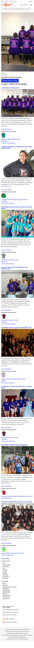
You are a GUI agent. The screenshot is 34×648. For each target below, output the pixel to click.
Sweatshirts (6, 576)
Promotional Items (19, 629)
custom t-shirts (25, 631)
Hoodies (5, 569)
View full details (6, 129)
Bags (4, 563)
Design (10, 80)
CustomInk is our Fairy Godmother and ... (13, 386)
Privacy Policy (10, 633)
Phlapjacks (24, 445)
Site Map (27, 629)
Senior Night (6, 598)
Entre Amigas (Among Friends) (10, 207)
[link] (8, 4)
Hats (4, 568)
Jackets (5, 571)
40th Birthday (6, 597)
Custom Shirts (6, 564)
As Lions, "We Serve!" (7, 267)
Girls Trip (5, 593)
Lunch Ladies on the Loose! (9, 88)
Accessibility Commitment (9, 635)
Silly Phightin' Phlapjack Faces (10, 445)
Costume (5, 585)
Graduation (6, 588)
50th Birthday (6, 592)
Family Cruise (6, 590)
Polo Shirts (5, 574)
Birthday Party (7, 595)
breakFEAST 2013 (26, 327)
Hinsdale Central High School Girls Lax (12, 501)
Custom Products (9, 629)
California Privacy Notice (21, 633)
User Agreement (21, 635)
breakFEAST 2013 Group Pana (10, 327)
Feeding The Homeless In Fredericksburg (13, 146)
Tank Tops (5, 578)
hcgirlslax (29, 501)
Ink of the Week (5, 558)
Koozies (5, 573)
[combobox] (17, 9)
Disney (4, 583)
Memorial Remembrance (9, 587)
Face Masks (6, 566)
